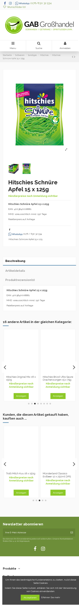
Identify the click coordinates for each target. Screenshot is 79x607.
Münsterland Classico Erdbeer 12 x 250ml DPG (57, 475)
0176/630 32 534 (41, 3)
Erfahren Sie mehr (51, 597)
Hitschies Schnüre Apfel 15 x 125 (25, 239)
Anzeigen (21, 396)
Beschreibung (15, 261)
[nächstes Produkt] (74, 57)
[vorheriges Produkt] (73, 57)
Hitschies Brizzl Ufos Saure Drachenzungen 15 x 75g (58, 378)
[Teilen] (9, 229)
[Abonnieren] (71, 532)
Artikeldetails (15, 270)
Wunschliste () (16, 6)
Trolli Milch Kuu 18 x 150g (20, 473)
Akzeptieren (30, 597)
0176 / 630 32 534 (32, 234)
